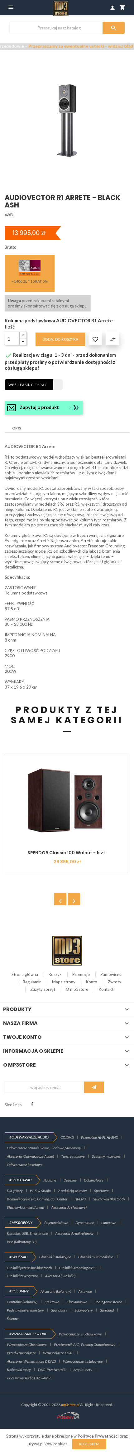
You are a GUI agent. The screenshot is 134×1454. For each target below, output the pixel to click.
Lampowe (108, 1222)
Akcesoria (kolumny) (56, 1291)
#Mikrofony (20, 1222)
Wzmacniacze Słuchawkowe (80, 1334)
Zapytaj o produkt (39, 407)
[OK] (94, 1087)
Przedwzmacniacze (21, 1353)
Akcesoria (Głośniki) (60, 1275)
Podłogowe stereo (108, 1301)
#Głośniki (18, 1257)
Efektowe (52, 1301)
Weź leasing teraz (27, 385)
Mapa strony (63, 981)
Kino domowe (76, 1301)
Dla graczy (15, 1190)
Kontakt (106, 989)
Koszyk (55, 974)
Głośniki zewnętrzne (22, 1275)
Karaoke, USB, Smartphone (27, 1233)
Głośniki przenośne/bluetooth (29, 1267)
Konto (91, 981)
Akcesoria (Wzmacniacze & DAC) (31, 1361)
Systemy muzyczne (106, 1156)
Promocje (81, 974)
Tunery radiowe (73, 1156)
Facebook (32, 1104)
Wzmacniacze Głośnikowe (27, 1344)
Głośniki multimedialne (95, 1257)
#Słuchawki (20, 1180)
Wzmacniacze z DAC (58, 1353)
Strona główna (25, 974)
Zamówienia (111, 974)
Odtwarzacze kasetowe (25, 1164)
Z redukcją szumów (72, 1190)
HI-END (80, 1199)
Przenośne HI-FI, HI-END (99, 1137)
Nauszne (49, 1180)
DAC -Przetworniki (52, 1369)
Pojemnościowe (56, 1222)
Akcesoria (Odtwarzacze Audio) (30, 1156)
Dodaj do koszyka (60, 339)
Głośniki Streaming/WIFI (77, 1267)
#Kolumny (19, 1291)
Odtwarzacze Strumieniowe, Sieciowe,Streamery (44, 1148)
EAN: (10, 214)
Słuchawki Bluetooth (109, 1199)
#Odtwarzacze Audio (29, 1137)
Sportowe (101, 1190)
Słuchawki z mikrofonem (25, 1207)
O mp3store (77, 989)
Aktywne (85, 1291)
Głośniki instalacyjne (55, 1257)
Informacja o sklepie (33, 1051)
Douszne (70, 1180)
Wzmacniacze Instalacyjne (83, 1361)
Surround (107, 1310)
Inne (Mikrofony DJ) (21, 1241)
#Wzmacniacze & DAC (28, 1333)
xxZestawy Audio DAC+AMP (28, 1378)
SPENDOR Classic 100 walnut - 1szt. (67, 853)
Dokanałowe (93, 1180)
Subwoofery (83, 1310)
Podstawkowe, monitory (25, 1310)
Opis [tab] (16, 428)
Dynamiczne (84, 1222)
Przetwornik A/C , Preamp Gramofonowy (84, 1344)
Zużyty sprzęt (42, 989)
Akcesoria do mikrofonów (74, 1233)
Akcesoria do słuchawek (69, 1207)
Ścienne (13, 1318)
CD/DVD (67, 1137)
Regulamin (32, 981)
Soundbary (59, 1310)
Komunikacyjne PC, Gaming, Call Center (37, 1199)
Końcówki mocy (19, 1369)
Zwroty (114, 981)
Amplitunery (83, 1369)
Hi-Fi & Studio (40, 1190)
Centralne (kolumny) (22, 1301)
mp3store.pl (70, 1404)
